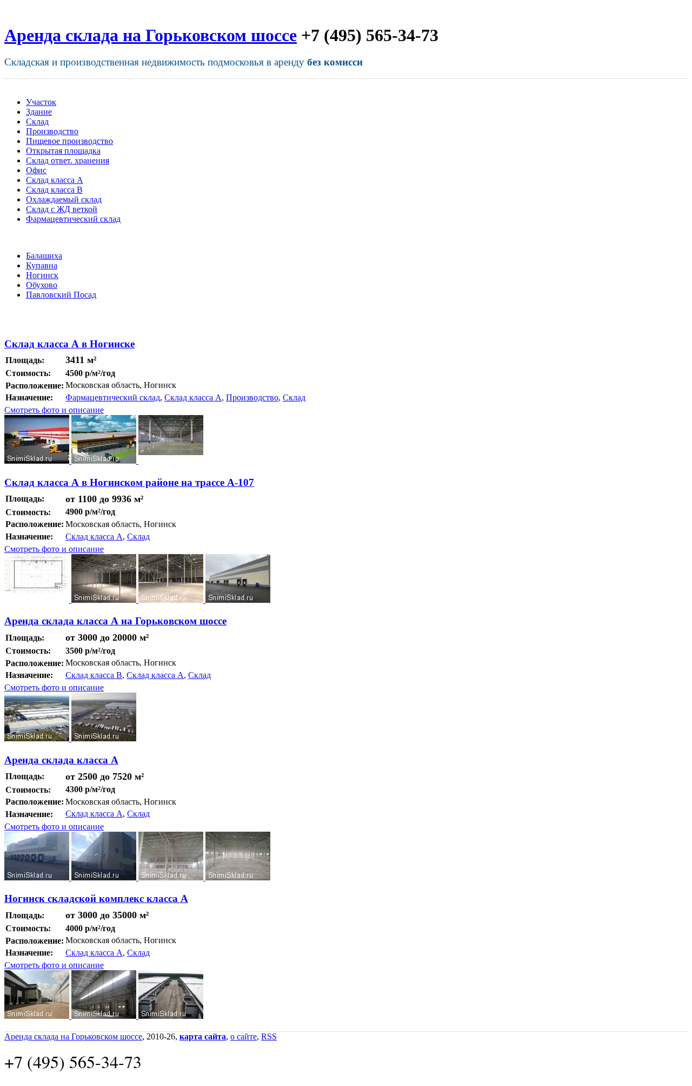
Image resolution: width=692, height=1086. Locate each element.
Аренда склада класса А (61, 760)
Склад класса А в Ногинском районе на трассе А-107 (129, 482)
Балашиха (44, 255)
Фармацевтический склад (73, 218)
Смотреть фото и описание (54, 409)
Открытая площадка (63, 150)
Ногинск (42, 275)
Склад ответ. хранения (67, 160)
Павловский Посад (61, 294)
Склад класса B (54, 189)
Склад (37, 121)
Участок (41, 102)
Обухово (41, 284)
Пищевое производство (69, 141)
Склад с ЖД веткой (61, 209)
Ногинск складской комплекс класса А (96, 898)
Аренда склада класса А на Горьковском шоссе (115, 621)
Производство (52, 131)
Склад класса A (54, 180)
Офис (36, 170)
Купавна (41, 265)
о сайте (243, 1036)
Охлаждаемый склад (64, 199)
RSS (269, 1036)
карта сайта (202, 1036)
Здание (39, 111)
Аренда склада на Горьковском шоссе (150, 35)
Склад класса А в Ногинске (69, 344)
